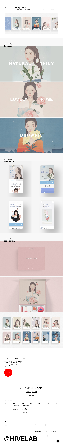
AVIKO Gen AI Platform (16, 406)
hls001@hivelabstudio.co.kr (54, 431)
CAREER (6, 419)
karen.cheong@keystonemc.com (54, 428)
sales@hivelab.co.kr (53, 419)
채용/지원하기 (34, 391)
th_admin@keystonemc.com (54, 425)
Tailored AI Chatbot (15, 409)
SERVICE (17, 1)
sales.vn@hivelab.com (53, 420)
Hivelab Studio (37, 431)
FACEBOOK (6, 425)
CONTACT (26, 1)
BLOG (58, 1)
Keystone (36, 424)
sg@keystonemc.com (53, 427)
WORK (14, 1)
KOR (60, 1)
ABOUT (23, 1)
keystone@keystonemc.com (54, 424)
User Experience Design (24, 406)
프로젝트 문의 (28, 391)
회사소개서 (55, 1)
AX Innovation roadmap (16, 405)
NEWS (19, 1)
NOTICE (39, 403)
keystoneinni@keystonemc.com (54, 426)
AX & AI (11, 1)
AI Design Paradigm (15, 408)
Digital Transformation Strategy (25, 405)
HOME (6, 403)
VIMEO (6, 421)
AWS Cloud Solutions (24, 412)
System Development (24, 409)
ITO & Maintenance (24, 413)
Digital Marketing (24, 408)
